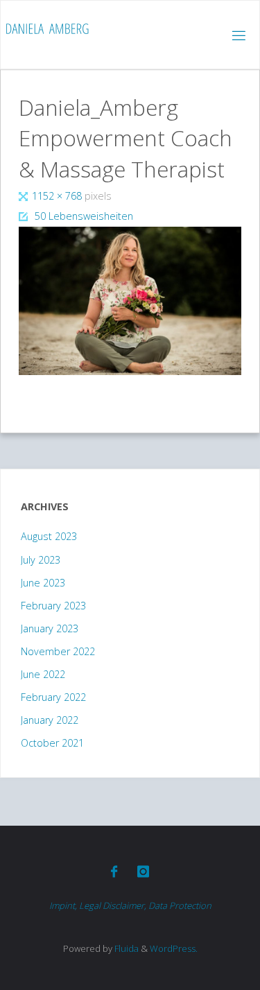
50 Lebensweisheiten (84, 216)
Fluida (125, 948)
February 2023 (53, 605)
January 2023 (49, 628)
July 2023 (40, 559)
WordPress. (174, 948)
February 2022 (53, 697)
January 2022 (49, 720)
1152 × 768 (58, 195)
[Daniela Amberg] (47, 28)
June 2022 (43, 674)
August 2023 (49, 536)
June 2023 (43, 582)
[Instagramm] (143, 871)
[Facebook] (114, 871)
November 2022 (58, 651)
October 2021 (52, 742)
